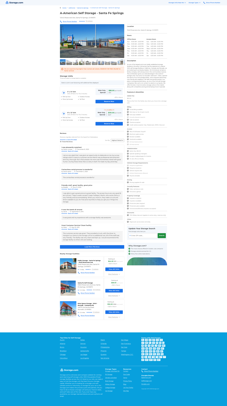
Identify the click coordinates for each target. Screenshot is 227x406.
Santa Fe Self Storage (85, 283)
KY (152, 345)
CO (161, 340)
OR (158, 354)
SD (149, 357)
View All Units (114, 269)
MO (158, 348)
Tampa (123, 351)
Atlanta (62, 343)
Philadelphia (105, 347)
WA (146, 360)
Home (64, 8)
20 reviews (96, 290)
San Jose (124, 347)
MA (143, 348)
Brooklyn (63, 351)
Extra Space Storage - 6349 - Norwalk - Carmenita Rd (87, 304)
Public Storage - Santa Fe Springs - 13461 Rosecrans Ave (89, 261)
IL (163, 343)
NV (146, 351)
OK (154, 354)
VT (164, 357)
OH (151, 354)
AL (143, 340)
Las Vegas (83, 354)
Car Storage (109, 391)
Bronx (62, 347)
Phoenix (103, 351)
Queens (103, 354)
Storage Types (193, 2)
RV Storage (108, 374)
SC (146, 357)
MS (154, 348)
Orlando (104, 343)
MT (162, 348)
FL (150, 343)
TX (157, 357)
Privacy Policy (127, 381)
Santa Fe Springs (82, 8)
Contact (125, 371)
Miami (103, 340)
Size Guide (126, 374)
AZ (150, 340)
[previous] (61, 41)
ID (160, 343)
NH (150, 351)
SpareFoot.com (146, 377)
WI (155, 360)
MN (150, 348)
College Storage (110, 387)
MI (147, 348)
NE (143, 351)
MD (163, 345)
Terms (125, 378)
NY (162, 351)
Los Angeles (84, 358)
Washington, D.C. (127, 354)
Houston (83, 347)
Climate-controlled (111, 378)
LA (156, 345)
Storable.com (145, 384)
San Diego (124, 340)
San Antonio (105, 358)
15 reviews (89, 21)
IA (145, 345)
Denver (83, 343)
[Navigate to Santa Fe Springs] (60, 8)
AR (154, 340)
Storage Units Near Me (176, 2)
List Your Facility (128, 387)
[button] (118, 97)
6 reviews (96, 312)
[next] (122, 41)
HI (157, 343)
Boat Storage (109, 381)
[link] (92, 267)
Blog (124, 384)
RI (142, 357)
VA (143, 360)
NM (158, 351)
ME (160, 345)
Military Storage (110, 384)
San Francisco (126, 343)
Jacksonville (84, 351)
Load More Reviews (92, 247)
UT (161, 357)
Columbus (63, 358)
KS (149, 345)
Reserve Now (109, 101)
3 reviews (95, 269)
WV (151, 360)
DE (147, 343)
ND (147, 354)
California (72, 8)
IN (142, 345)
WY (158, 360)
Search (161, 235)
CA (157, 340)
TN (153, 357)
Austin (62, 340)
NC (143, 354)
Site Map (126, 391)
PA (162, 354)
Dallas (82, 340)
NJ (154, 351)
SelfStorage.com (146, 381)
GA (154, 343)
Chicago (63, 354)
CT (143, 343)
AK (146, 340)
